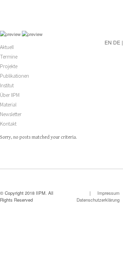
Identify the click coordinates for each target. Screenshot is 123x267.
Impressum (108, 193)
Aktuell (7, 47)
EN (108, 42)
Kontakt (8, 123)
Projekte (8, 66)
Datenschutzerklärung (98, 199)
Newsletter (11, 114)
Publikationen (14, 76)
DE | (118, 42)
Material (8, 104)
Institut (7, 85)
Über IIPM (9, 95)
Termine (8, 56)
